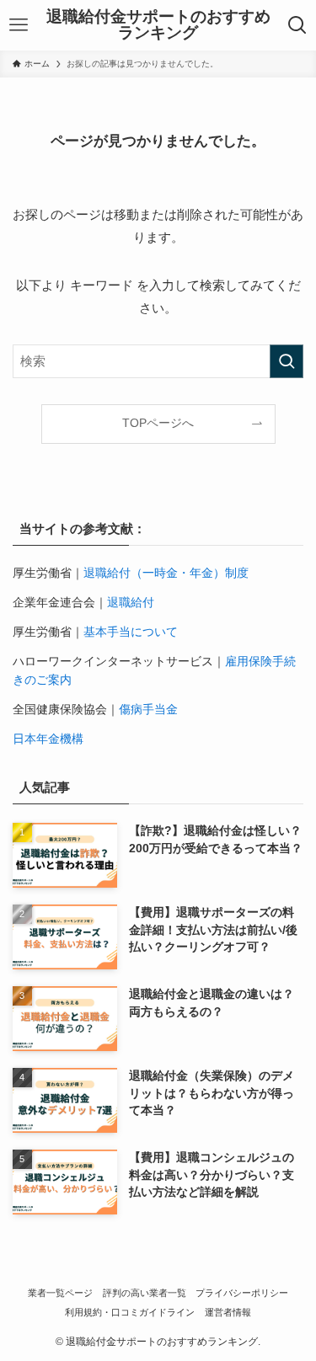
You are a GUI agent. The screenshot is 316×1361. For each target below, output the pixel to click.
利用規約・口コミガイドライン (130, 1312)
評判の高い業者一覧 (144, 1293)
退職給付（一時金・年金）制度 (166, 573)
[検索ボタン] (297, 25)
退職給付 (130, 602)
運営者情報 (228, 1312)
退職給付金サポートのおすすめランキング (158, 25)
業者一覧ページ (60, 1293)
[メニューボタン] (19, 25)
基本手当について (130, 632)
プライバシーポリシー (241, 1293)
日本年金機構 (48, 739)
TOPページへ (158, 423)
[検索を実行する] (286, 361)
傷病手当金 (148, 709)
